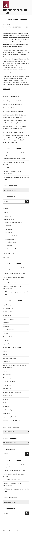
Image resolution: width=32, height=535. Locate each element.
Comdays (5, 35)
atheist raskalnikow (8, 312)
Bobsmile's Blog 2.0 (8, 319)
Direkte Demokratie (9, 330)
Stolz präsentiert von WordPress (11, 531)
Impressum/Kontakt (11, 236)
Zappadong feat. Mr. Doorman (11, 420)
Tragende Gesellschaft (14, 101)
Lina (4, 101)
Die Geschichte (11, 242)
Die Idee (9, 245)
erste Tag (24, 52)
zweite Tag (8, 76)
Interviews (6, 257)
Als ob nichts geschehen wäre (12, 168)
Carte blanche (7, 216)
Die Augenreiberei (8, 219)
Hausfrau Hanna (7, 344)
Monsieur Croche (8, 378)
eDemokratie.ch (7, 337)
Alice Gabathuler (8, 305)
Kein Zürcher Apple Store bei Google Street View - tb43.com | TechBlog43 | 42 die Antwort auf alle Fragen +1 (16, 138)
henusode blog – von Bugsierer (12, 347)
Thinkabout (6, 403)
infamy (5, 351)
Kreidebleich (6, 361)
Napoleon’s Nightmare (9, 381)
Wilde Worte (6, 413)
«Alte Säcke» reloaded (15, 104)
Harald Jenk (6, 340)
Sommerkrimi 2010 (10, 239)
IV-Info (5, 354)
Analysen (5, 212)
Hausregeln (8, 232)
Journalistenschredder (9, 358)
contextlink (6, 326)
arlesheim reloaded (8, 308)
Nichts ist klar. (7, 385)
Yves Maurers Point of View (11, 417)
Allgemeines (8, 226)
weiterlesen (6, 89)
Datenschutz (8, 229)
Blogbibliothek (7, 315)
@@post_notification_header (13, 222)
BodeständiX (6, 322)
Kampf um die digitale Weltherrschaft (14, 158)
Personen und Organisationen (16, 249)
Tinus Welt (6, 406)
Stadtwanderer (7, 396)
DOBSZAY (6, 333)
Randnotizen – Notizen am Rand (12, 392)
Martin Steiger (7, 374)
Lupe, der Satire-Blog (9, 371)
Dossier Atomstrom (9, 253)
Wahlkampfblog (7, 410)
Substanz (5, 399)
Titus (4, 108)
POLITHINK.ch (7, 388)
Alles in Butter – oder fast (16, 132)
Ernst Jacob (6, 115)
